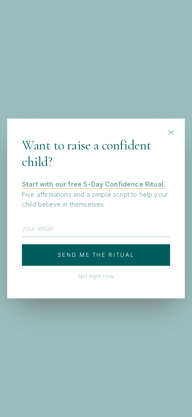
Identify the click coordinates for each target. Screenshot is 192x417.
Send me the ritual (96, 254)
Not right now (96, 276)
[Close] (171, 132)
